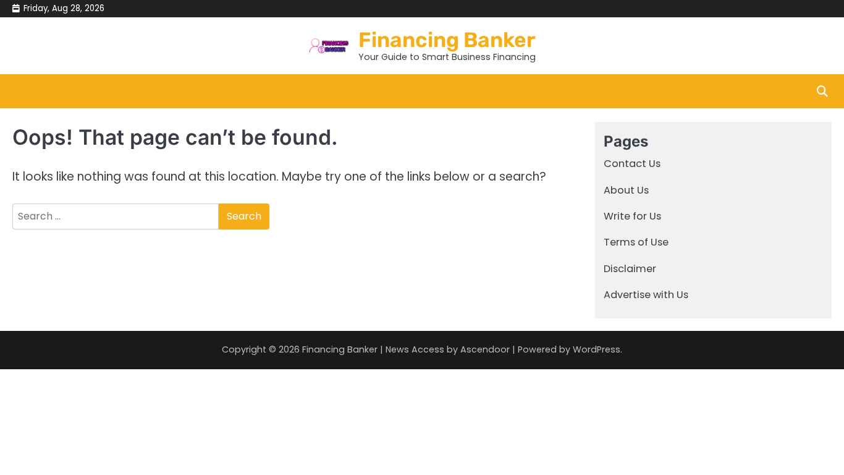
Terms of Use (636, 242)
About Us (626, 190)
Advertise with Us (646, 295)
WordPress (596, 349)
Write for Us (632, 216)
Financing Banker (447, 39)
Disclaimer (630, 269)
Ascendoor (485, 349)
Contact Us (632, 163)
